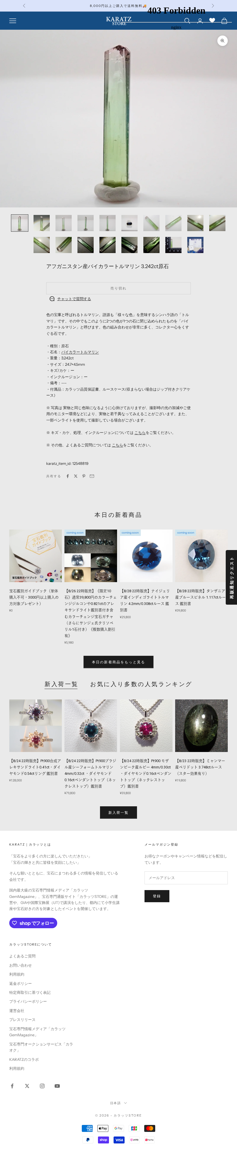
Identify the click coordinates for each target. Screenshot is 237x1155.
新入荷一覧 (62, 684)
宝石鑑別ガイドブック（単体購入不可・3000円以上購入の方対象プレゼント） (34, 597)
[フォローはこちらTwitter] (27, 1086)
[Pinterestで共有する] (84, 476)
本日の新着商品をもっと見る (118, 662)
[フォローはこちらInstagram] (42, 1086)
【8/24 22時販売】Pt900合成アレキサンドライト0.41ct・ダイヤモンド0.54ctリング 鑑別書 (35, 767)
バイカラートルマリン (80, 352)
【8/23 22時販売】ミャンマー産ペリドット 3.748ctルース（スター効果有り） (200, 767)
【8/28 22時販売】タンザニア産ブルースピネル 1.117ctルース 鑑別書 (200, 597)
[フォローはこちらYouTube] (57, 1086)
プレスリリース (22, 1019)
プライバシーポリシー (28, 1001)
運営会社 (16, 1010)
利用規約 (16, 974)
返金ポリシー (20, 983)
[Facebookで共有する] (67, 476)
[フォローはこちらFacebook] (12, 1086)
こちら (140, 432)
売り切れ (118, 288)
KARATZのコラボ (24, 1059)
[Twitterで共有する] (75, 476)
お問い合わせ (20, 965)
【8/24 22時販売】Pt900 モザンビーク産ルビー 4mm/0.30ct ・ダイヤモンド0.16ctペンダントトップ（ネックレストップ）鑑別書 (145, 773)
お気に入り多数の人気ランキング (141, 684)
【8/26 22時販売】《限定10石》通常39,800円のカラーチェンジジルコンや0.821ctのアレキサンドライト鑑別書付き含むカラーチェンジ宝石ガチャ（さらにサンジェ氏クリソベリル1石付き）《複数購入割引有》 (90, 613)
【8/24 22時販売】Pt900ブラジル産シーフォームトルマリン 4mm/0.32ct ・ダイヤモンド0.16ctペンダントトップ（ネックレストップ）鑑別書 (90, 773)
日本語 (115, 1103)
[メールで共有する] (92, 476)
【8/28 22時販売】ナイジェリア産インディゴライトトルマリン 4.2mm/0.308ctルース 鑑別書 (145, 600)
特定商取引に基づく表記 (30, 992)
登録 (157, 896)
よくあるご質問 (22, 956)
